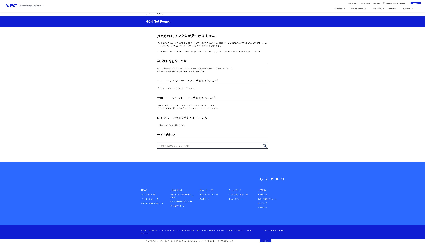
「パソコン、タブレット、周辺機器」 (185, 68)
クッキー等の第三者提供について (170, 230)
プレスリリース (146, 195)
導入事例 (203, 199)
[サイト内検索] (419, 9)
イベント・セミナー (148, 199)
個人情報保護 (222, 241)
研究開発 (261, 203)
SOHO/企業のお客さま (237, 195)
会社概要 (261, 195)
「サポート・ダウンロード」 (193, 108)
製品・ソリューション (207, 195)
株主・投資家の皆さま (266, 199)
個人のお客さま (175, 206)
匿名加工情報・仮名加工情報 (190, 230)
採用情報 (261, 207)
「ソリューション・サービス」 (169, 88)
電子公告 (144, 230)
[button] (339, 9)
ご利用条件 (249, 230)
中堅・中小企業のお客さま (179, 201)
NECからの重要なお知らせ (150, 203)
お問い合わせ (145, 233)
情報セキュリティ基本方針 (235, 230)
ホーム (148, 14)
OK (264, 241)
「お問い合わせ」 (194, 105)
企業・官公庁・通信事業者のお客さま (180, 196)
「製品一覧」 (187, 71)
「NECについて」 (164, 125)
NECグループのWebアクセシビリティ (213, 230)
